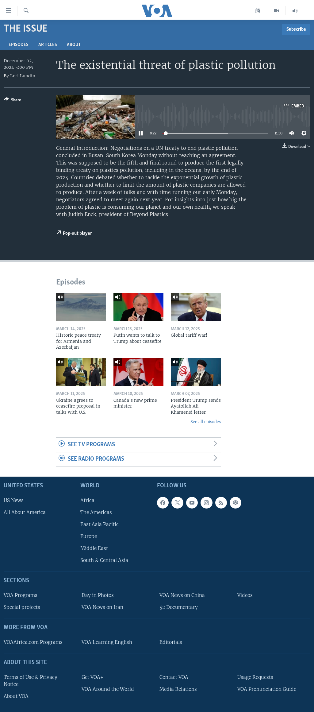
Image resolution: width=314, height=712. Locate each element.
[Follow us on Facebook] (163, 503)
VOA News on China (182, 595)
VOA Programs (20, 595)
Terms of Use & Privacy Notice (30, 680)
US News (14, 500)
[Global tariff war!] (196, 307)
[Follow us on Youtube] (192, 503)
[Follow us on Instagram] (206, 503)
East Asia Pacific (99, 524)
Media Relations (178, 689)
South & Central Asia (104, 560)
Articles (47, 44)
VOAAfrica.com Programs (33, 642)
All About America (25, 512)
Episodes (19, 44)
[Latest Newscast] (295, 10)
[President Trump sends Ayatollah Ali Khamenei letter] (196, 372)
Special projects (22, 607)
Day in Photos (98, 595)
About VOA (16, 696)
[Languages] (257, 10)
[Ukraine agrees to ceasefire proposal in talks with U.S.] (81, 372)
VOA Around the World (108, 689)
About (74, 44)
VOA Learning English (107, 642)
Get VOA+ (92, 677)
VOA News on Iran (102, 607)
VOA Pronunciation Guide (266, 689)
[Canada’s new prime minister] (138, 372)
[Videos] (276, 10)
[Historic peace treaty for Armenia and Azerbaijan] (81, 307)
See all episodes (205, 421)
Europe (88, 536)
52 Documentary (178, 607)
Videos (245, 595)
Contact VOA (173, 677)
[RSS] (221, 503)
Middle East (94, 548)
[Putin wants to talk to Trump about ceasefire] (138, 307)
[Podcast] (235, 503)
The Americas (96, 512)
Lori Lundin (22, 76)
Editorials (170, 642)
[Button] (12, 101)
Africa (87, 500)
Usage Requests (255, 677)
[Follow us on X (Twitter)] (177, 503)
